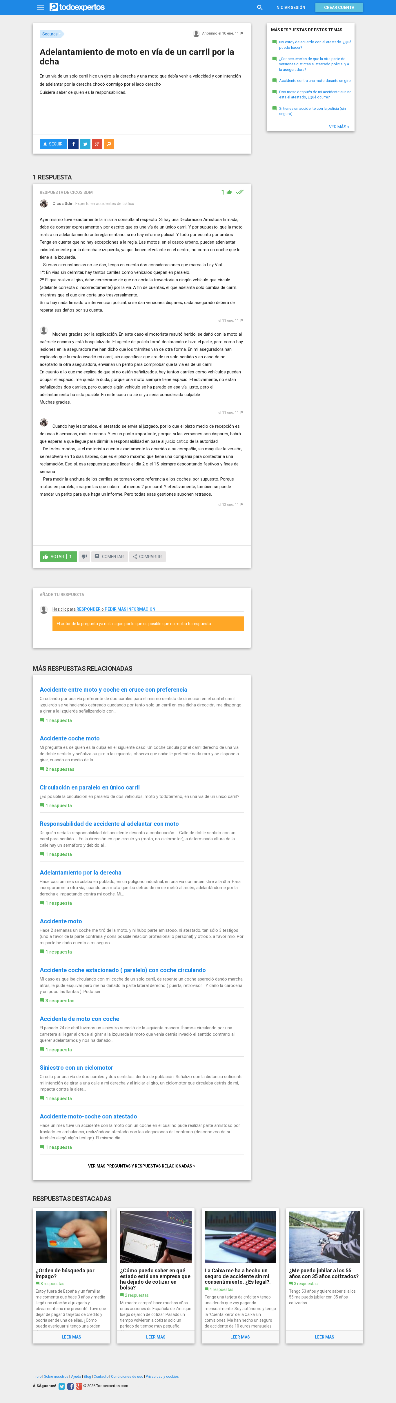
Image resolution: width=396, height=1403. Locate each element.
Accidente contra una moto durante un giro (315, 80)
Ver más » (339, 127)
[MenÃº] (40, 7)
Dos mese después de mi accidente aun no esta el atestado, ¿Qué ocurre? (315, 95)
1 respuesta (59, 720)
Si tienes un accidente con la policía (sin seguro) (312, 111)
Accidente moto (61, 921)
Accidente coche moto (70, 738)
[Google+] (78, 1386)
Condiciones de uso (127, 1377)
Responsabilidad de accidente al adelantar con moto (109, 823)
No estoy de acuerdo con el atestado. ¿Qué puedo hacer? (315, 45)
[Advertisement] (141, 114)
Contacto (101, 1377)
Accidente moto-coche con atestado (88, 1116)
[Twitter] (61, 1386)
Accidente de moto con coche (79, 1018)
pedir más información (130, 609)
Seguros (50, 34)
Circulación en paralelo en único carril (90, 787)
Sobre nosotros (56, 1377)
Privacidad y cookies (162, 1377)
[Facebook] (70, 1386)
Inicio (37, 1377)
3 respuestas (60, 1000)
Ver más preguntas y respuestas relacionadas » (141, 1166)
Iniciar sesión (290, 7)
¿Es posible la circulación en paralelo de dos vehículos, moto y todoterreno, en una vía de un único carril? (139, 796)
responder (89, 609)
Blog (87, 1377)
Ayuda (76, 1377)
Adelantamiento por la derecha (80, 872)
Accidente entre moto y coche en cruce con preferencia (113, 689)
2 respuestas (60, 769)
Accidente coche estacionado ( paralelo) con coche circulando (123, 970)
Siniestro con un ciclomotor (76, 1067)
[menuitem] (73, 144)
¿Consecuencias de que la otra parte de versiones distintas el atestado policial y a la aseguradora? (314, 64)
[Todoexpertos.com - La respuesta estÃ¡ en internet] (77, 7)
